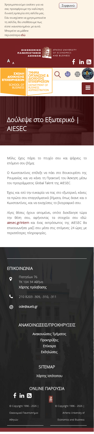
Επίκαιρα (49, 346)
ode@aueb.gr (28, 306)
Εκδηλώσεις (49, 352)
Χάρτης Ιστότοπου (49, 376)
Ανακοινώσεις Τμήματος (49, 334)
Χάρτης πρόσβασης (33, 287)
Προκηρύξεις (49, 340)
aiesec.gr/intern (18, 222)
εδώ (23, 35)
